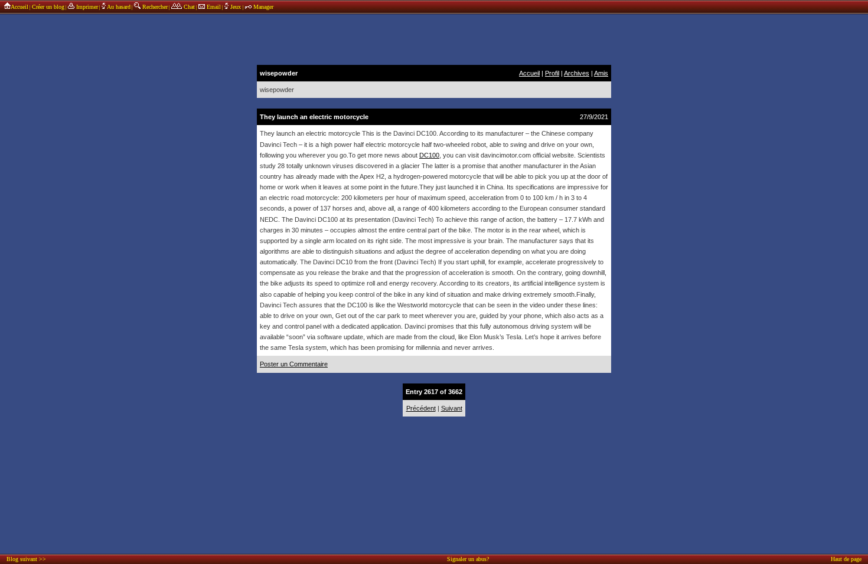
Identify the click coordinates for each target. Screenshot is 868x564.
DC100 (429, 155)
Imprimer (86, 7)
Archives (576, 73)
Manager (262, 7)
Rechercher (154, 7)
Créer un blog (48, 7)
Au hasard (118, 7)
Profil (552, 73)
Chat (188, 7)
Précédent (421, 408)
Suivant (451, 408)
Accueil (19, 7)
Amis (601, 73)
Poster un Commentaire (294, 364)
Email (213, 7)
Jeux (236, 7)
